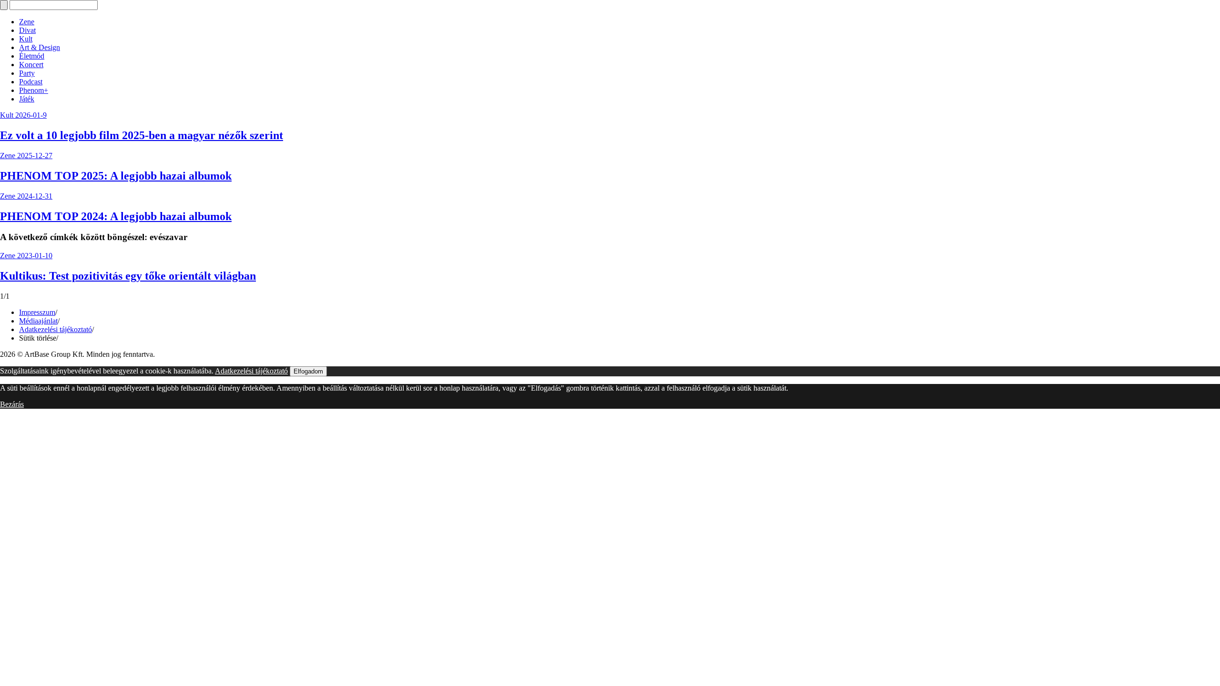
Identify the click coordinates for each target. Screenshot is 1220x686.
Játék (26, 99)
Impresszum (37, 312)
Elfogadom (308, 371)
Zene (26, 22)
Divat (27, 30)
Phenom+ (33, 90)
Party (27, 73)
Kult (25, 39)
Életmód (31, 56)
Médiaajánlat (38, 321)
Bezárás (12, 404)
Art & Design (39, 47)
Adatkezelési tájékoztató (55, 329)
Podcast (30, 82)
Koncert (31, 65)
